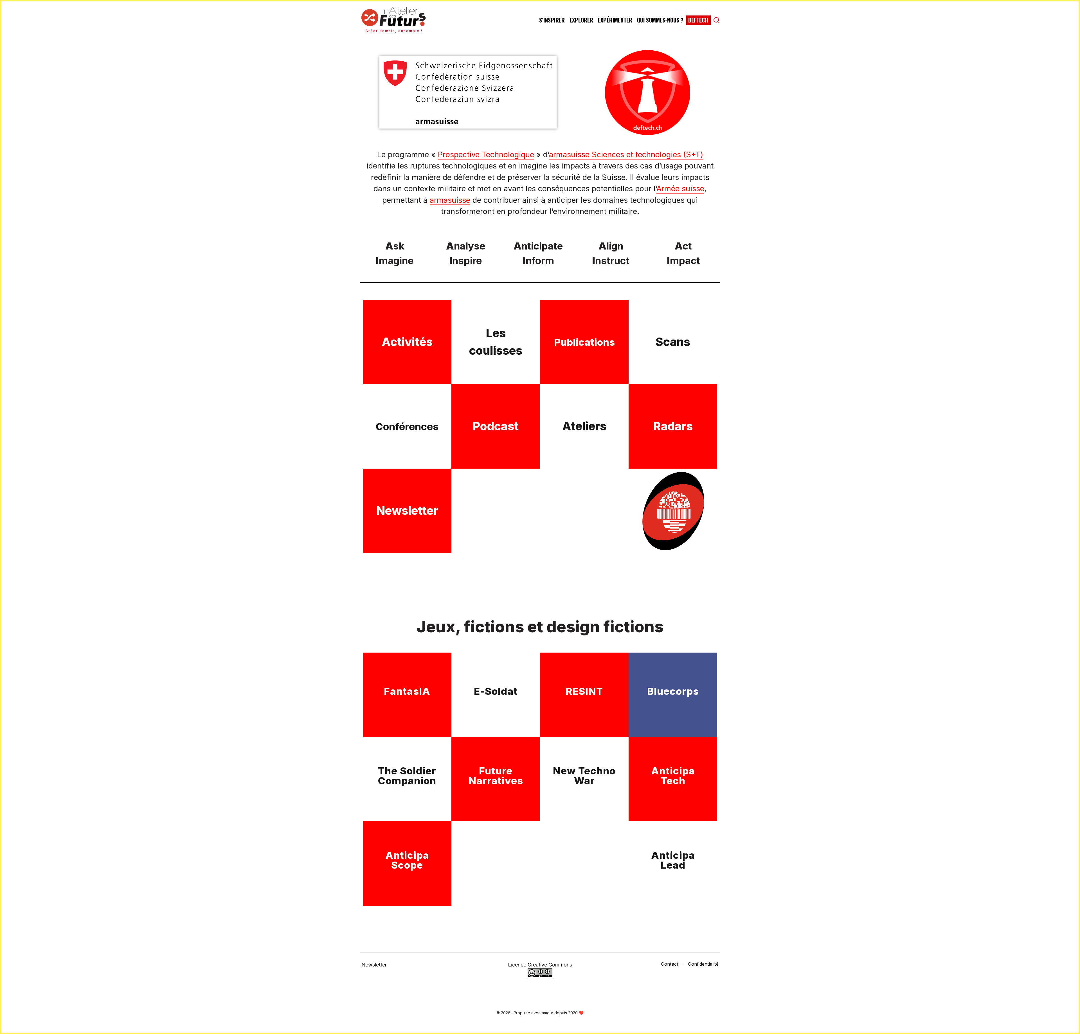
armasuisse (450, 200)
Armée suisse (680, 188)
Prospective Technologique (486, 154)
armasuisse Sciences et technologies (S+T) (626, 154)
